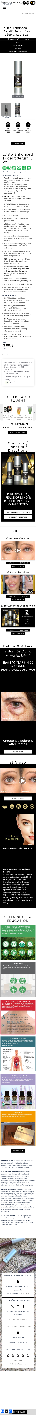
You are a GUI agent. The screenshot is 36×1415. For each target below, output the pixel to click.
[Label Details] (17, 109)
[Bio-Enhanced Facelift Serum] (6, 109)
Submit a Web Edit (18, 1364)
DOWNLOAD (18, 143)
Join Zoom (18, 1360)
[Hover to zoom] (18, 78)
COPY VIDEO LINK (18, 566)
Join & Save (24, 1293)
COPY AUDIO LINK (18, 633)
